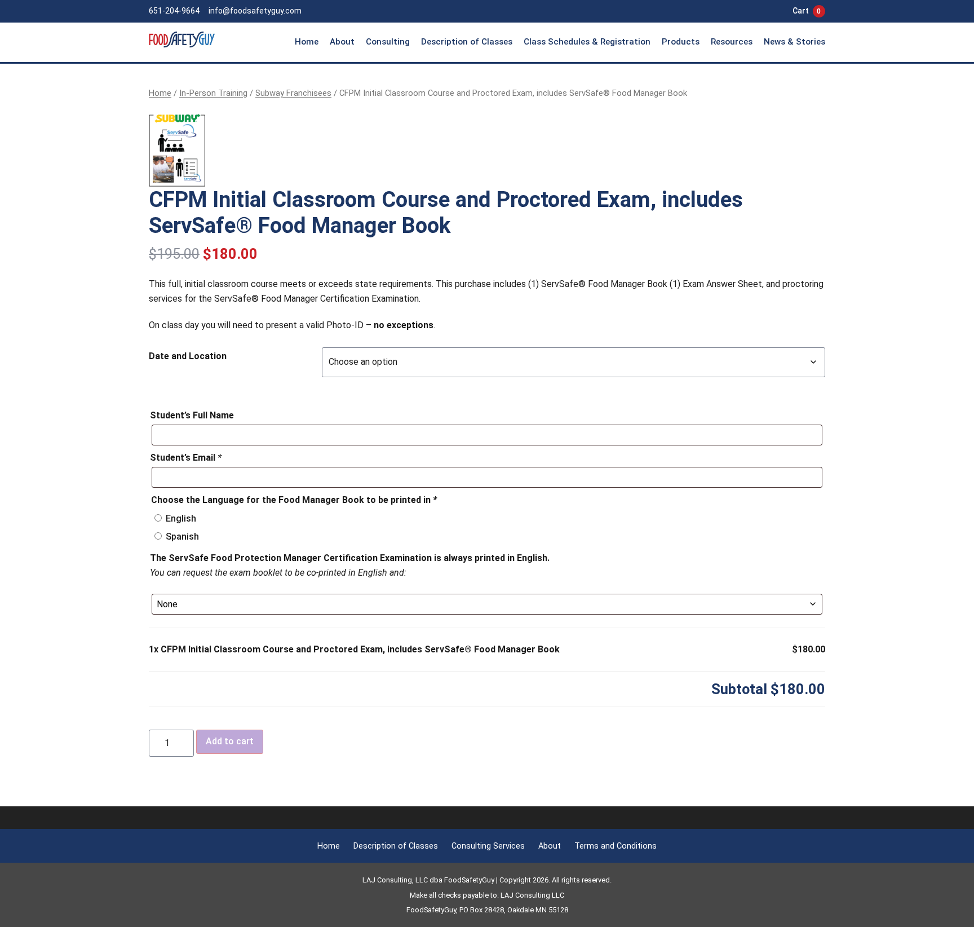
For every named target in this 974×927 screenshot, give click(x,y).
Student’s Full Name (192, 415)
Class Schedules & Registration (587, 42)
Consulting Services (488, 846)
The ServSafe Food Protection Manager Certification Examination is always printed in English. (350, 558)
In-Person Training (213, 93)
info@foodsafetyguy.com (255, 10)
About (342, 42)
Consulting (388, 42)
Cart (807, 10)
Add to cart (230, 741)
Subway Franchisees (293, 93)
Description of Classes (466, 42)
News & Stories (794, 42)
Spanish (182, 536)
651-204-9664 (174, 10)
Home (306, 42)
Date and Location (188, 356)
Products (680, 42)
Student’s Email (186, 457)
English (181, 518)
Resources (731, 42)
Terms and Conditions (615, 846)
